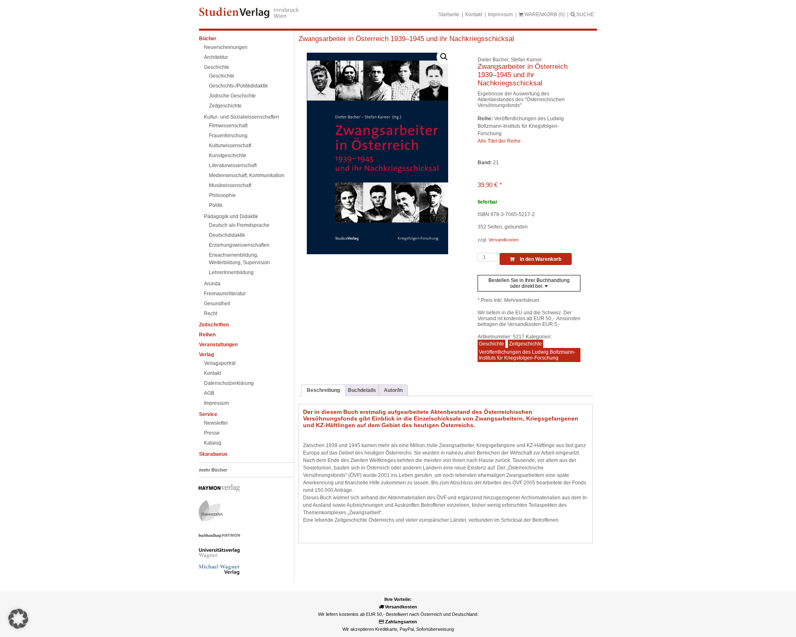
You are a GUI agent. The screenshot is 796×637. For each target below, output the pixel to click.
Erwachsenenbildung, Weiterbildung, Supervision (239, 258)
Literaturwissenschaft (233, 165)
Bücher (207, 38)
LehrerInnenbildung (231, 272)
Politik (216, 205)
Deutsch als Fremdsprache (239, 225)
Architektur (216, 57)
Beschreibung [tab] (323, 390)
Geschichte (216, 67)
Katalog (212, 443)
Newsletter (216, 423)
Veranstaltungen (218, 345)
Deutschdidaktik (227, 235)
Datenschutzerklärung (229, 383)
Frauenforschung (228, 136)
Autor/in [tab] (393, 390)
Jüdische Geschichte (232, 96)
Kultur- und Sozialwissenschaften (241, 117)
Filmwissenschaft (228, 126)
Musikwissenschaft (230, 185)
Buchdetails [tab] (362, 390)
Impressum (500, 14)
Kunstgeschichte (227, 155)
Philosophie (222, 195)
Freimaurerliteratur (225, 294)
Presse (212, 433)
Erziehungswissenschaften (239, 245)
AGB (209, 393)
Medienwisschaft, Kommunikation (246, 175)
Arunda (212, 284)
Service (208, 414)
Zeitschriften (214, 325)
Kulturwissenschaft (230, 145)
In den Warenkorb (540, 259)
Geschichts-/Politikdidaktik (238, 86)
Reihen (207, 335)
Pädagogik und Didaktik (231, 216)
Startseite (448, 14)
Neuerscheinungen (226, 47)
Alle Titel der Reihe (499, 141)
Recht (210, 313)
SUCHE (584, 14)
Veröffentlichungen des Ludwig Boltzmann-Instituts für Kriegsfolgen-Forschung (527, 355)
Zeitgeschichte (225, 106)
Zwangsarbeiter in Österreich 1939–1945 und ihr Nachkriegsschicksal (406, 39)
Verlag (206, 354)
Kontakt (473, 14)
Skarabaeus (213, 454)
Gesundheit (217, 303)
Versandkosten (503, 239)
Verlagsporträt (219, 363)
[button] (444, 56)
